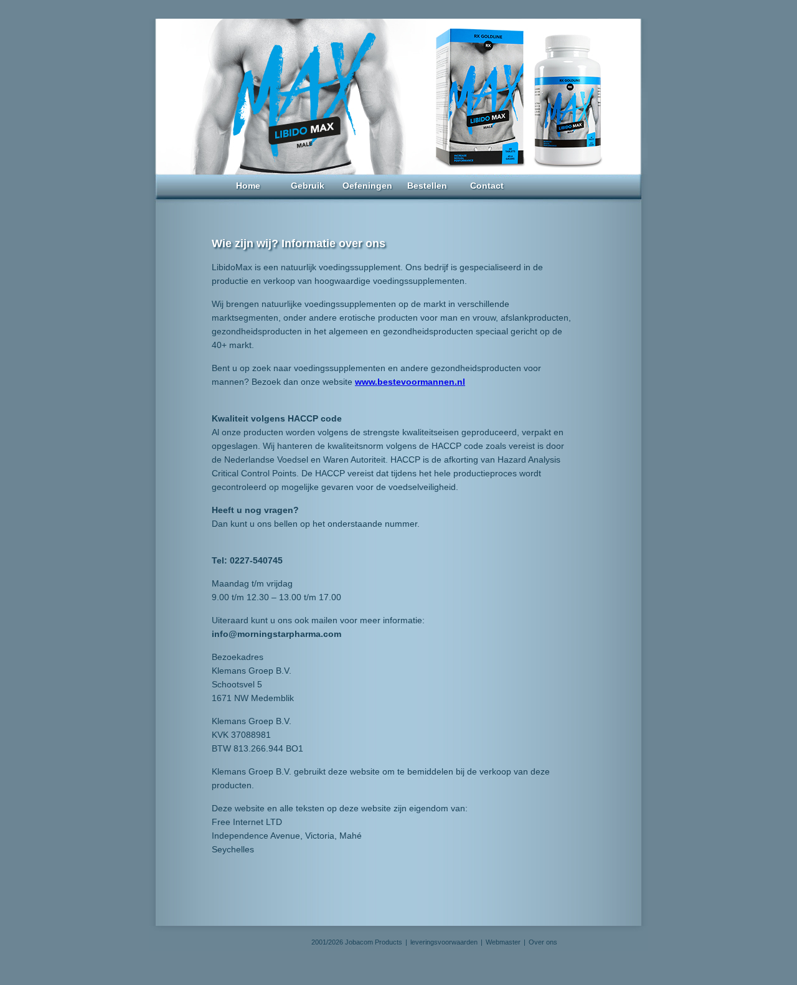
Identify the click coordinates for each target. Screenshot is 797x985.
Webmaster (503, 942)
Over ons (543, 942)
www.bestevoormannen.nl (410, 382)
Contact (487, 186)
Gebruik (307, 186)
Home (248, 186)
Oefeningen (367, 186)
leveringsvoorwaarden (444, 942)
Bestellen (427, 186)
